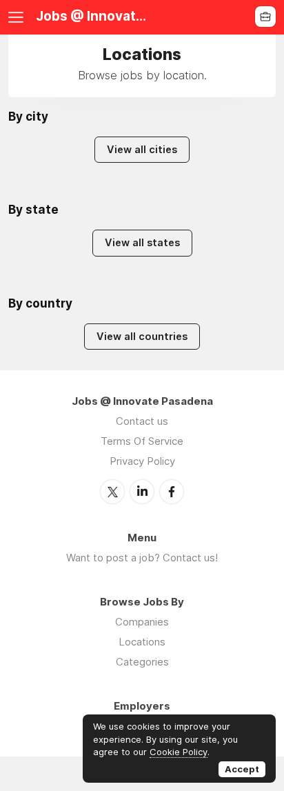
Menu (18, 17)
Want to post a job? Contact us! (142, 557)
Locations (142, 641)
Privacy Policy (142, 461)
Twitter (112, 491)
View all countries (142, 336)
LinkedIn (142, 491)
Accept (242, 768)
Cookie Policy (178, 751)
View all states (142, 243)
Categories (142, 661)
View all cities (142, 149)
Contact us (142, 421)
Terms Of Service (142, 441)
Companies (142, 621)
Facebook (171, 491)
